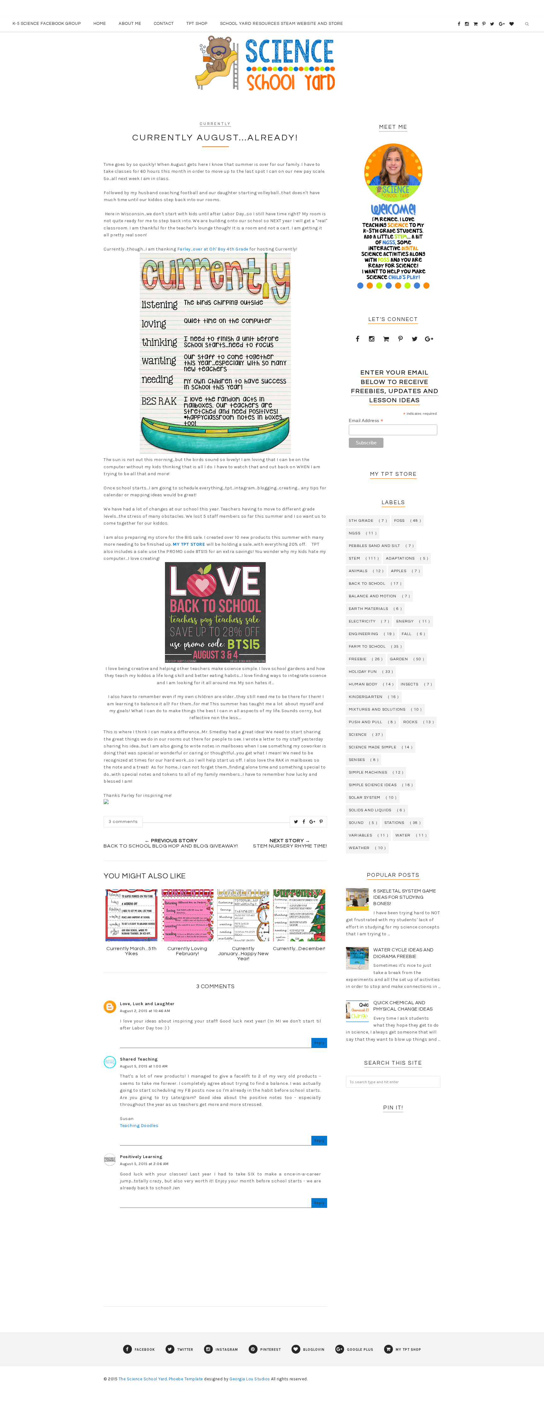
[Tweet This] (296, 822)
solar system (364, 798)
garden (399, 659)
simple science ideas (373, 785)
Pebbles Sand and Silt (374, 546)
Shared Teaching (139, 1059)
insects (409, 684)
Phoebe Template (186, 1379)
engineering (363, 634)
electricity (362, 621)
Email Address (366, 421)
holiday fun (363, 672)
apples (398, 571)
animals (358, 571)
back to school (367, 584)
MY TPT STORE (189, 544)
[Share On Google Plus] (312, 822)
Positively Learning (141, 1156)
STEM (354, 558)
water (403, 835)
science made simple (372, 747)
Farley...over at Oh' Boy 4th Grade (212, 249)
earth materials (368, 609)
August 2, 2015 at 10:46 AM (145, 1011)
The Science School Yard (143, 1379)
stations (394, 823)
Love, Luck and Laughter (147, 1003)
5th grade (361, 521)
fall (406, 634)
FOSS (399, 521)
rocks (410, 722)
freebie (357, 659)
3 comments (123, 822)
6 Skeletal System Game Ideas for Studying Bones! (404, 897)
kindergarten (365, 697)
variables (360, 835)
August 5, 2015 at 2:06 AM (144, 1164)
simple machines (368, 772)
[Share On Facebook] (304, 822)
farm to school (367, 647)
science (358, 735)
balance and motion (373, 596)
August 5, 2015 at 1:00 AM (144, 1066)
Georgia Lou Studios (250, 1379)
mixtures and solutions (377, 709)
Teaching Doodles (139, 1125)
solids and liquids (370, 810)
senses (357, 760)
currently (215, 124)
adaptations (400, 558)
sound (356, 823)
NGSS (354, 533)
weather (359, 848)
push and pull (365, 722)
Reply (319, 1042)
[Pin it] (321, 822)
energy (405, 621)
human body (363, 684)
